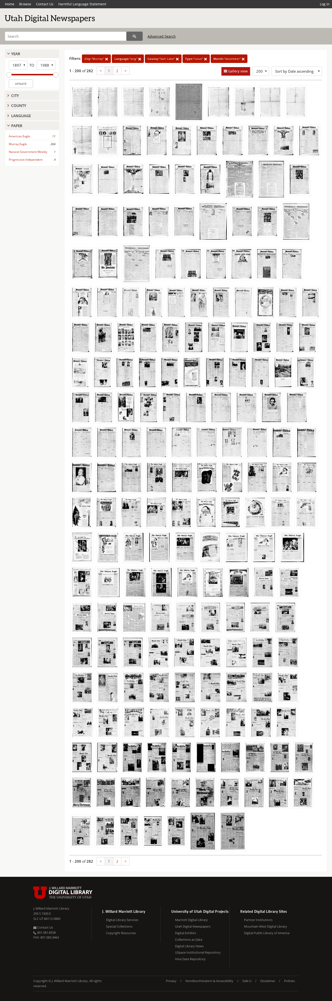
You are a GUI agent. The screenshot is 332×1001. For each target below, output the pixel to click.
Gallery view (237, 71)
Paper (16, 125)
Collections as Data (188, 939)
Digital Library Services (122, 920)
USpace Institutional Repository (198, 952)
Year (15, 53)
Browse (25, 4)
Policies (289, 981)
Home (9, 4)
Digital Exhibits (185, 933)
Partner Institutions (258, 920)
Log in (325, 4)
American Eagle (19, 136)
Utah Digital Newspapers (192, 926)
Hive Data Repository (190, 959)
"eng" (126, 59)
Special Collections (119, 926)
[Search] (134, 36)
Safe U (246, 981)
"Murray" (95, 59)
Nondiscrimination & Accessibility (209, 981)
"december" (227, 59)
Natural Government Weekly (28, 152)
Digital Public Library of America (266, 933)
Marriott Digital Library (191, 920)
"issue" (194, 59)
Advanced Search (162, 36)
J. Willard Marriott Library (51, 908)
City (15, 95)
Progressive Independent (26, 160)
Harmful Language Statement (82, 4)
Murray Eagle (18, 144)
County (18, 105)
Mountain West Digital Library (265, 926)
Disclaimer (267, 981)
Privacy (171, 981)
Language (21, 115)
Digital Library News (189, 946)
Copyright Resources (121, 933)
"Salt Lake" (162, 59)
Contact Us (44, 4)
